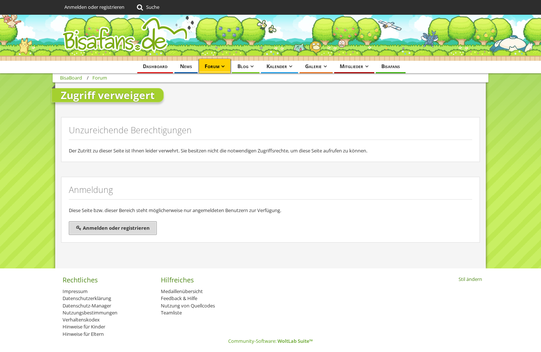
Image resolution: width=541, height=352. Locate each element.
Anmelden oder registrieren (94, 7)
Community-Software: (270, 341)
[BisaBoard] (270, 38)
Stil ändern (470, 279)
